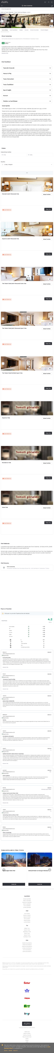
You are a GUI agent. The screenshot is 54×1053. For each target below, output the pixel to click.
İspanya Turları (27, 935)
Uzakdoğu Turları (27, 936)
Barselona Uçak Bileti (27, 902)
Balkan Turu (27, 928)
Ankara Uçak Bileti (27, 898)
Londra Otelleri (27, 922)
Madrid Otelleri (27, 920)
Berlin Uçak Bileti (27, 904)
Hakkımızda (27, 1031)
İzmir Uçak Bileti (27, 905)
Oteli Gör (13, 884)
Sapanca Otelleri (27, 917)
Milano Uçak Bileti (27, 900)
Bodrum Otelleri (27, 915)
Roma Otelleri (27, 918)
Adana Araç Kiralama (27, 951)
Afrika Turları (27, 933)
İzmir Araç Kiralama (27, 949)
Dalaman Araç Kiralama (27, 946)
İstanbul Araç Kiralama (27, 943)
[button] (27, 155)
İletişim (27, 1040)
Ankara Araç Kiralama (27, 944)
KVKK (27, 1041)
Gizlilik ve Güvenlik (27, 1035)
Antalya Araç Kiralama (27, 948)
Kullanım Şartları (27, 1033)
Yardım (27, 1038)
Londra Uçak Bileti (27, 907)
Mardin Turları (27, 930)
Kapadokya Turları (27, 931)
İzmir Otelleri (27, 913)
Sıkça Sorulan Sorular (27, 1036)
